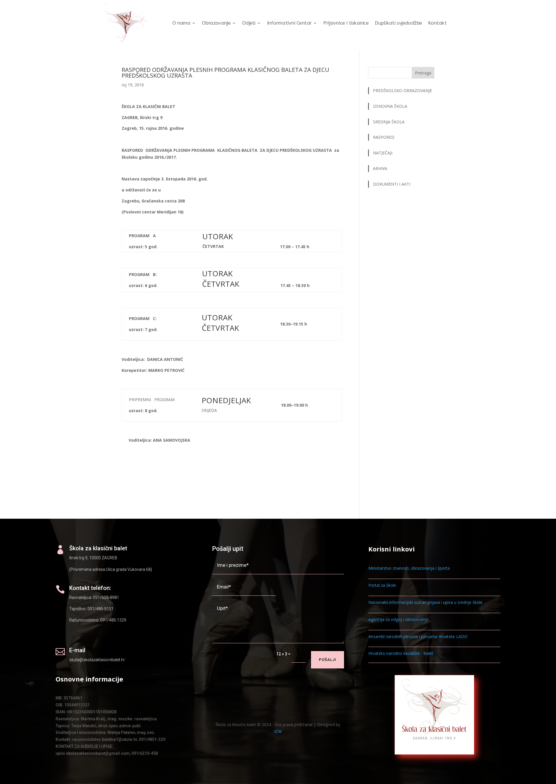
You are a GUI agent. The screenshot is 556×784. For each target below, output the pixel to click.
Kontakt (437, 23)
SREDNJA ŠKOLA (389, 122)
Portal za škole (382, 585)
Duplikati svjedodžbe (398, 23)
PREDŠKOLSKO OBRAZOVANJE (402, 90)
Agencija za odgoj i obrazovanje (398, 619)
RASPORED (384, 137)
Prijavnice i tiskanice (346, 23)
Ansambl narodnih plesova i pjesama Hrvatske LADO (417, 636)
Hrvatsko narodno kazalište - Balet (400, 653)
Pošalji (327, 659)
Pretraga (423, 73)
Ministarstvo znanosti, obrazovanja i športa (409, 568)
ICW (278, 731)
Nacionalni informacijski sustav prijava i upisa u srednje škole (425, 602)
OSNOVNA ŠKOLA (390, 106)
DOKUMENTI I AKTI (391, 184)
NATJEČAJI (383, 153)
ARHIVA (380, 168)
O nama (181, 23)
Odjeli (248, 23)
